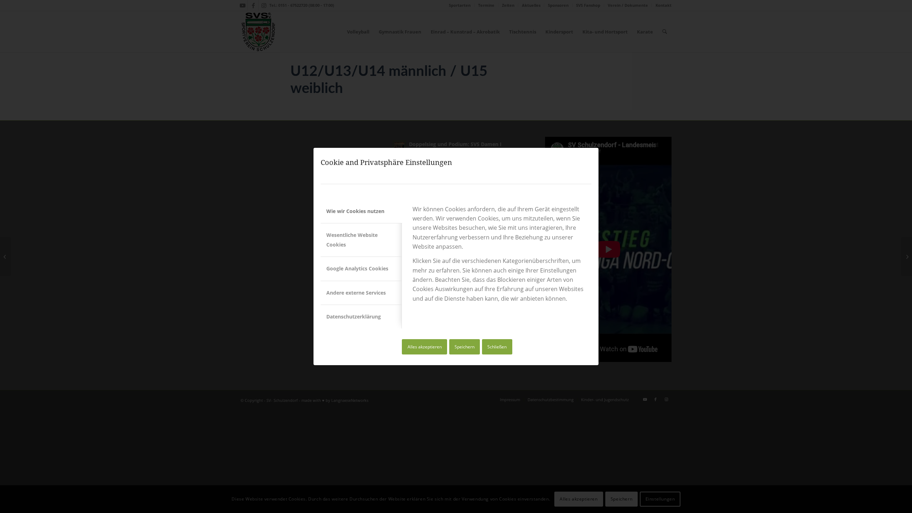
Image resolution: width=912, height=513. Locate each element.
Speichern (465, 347)
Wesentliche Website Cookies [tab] (352, 240)
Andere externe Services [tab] (356, 292)
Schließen (497, 347)
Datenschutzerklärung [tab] (353, 316)
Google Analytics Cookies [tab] (357, 268)
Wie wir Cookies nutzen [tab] (355, 211)
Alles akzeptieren (425, 347)
